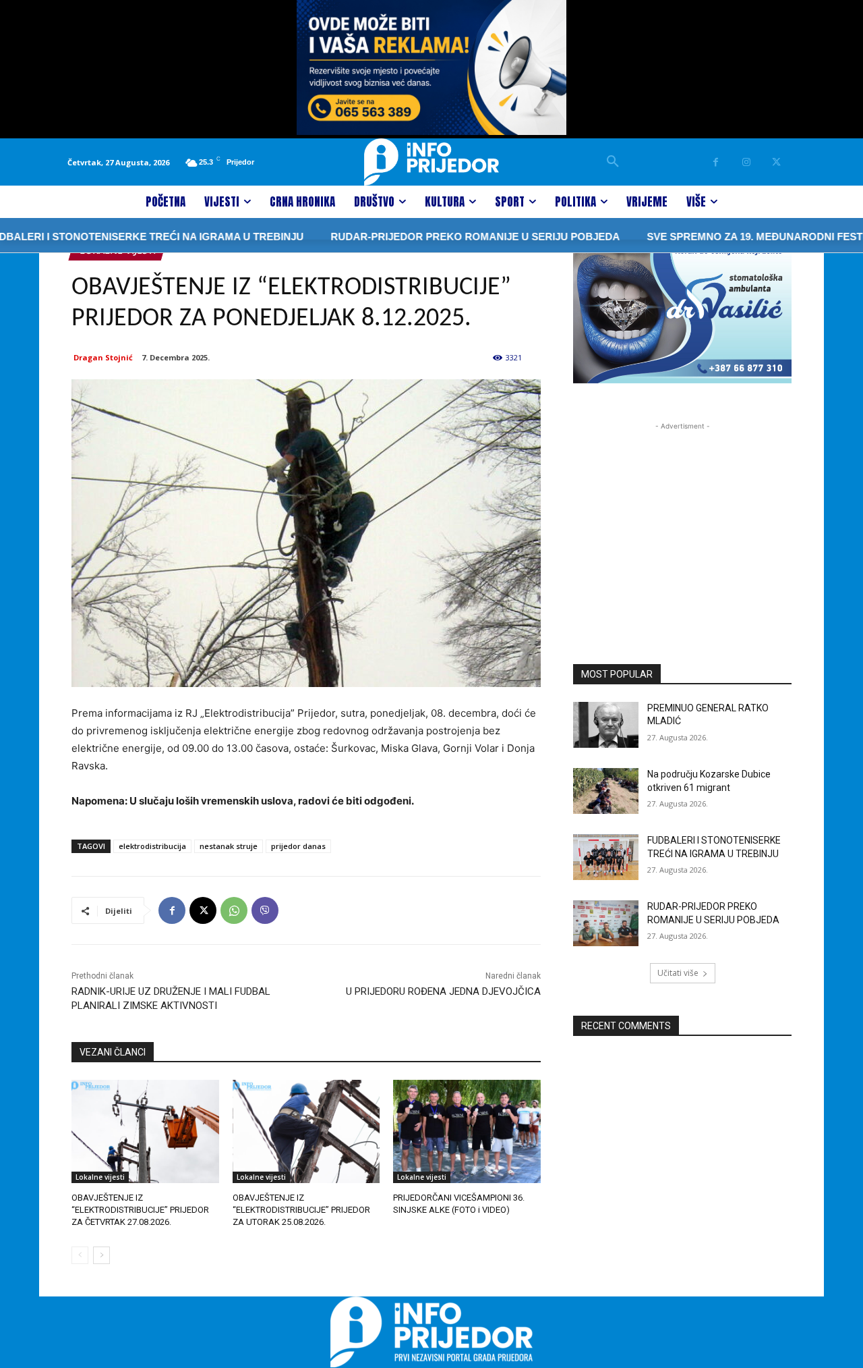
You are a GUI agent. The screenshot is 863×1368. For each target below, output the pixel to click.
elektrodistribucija (152, 846)
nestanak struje (229, 846)
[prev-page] (79, 1255)
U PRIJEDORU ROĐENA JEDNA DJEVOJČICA (443, 991)
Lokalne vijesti (100, 1177)
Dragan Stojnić (103, 357)
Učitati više (677, 973)
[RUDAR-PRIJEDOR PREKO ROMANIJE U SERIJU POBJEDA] (605, 923)
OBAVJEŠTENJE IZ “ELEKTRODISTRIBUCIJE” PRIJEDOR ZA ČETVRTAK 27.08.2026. (140, 1210)
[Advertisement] (682, 517)
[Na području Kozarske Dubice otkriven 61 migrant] (605, 791)
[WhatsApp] (233, 910)
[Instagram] (746, 162)
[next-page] (101, 1255)
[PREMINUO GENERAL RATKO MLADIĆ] (605, 725)
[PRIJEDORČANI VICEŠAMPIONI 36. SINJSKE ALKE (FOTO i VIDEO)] (467, 1131)
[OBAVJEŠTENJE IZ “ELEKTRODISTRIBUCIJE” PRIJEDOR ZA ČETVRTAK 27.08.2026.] (145, 1131)
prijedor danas (298, 846)
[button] (613, 162)
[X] (776, 162)
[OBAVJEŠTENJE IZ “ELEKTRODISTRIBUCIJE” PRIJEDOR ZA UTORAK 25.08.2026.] (306, 1131)
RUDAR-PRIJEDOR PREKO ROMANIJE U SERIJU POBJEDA (445, 236)
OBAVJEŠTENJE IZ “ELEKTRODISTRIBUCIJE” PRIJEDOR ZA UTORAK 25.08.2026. (301, 1210)
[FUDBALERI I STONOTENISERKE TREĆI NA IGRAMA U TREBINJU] (605, 857)
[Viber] (264, 910)
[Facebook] (715, 162)
